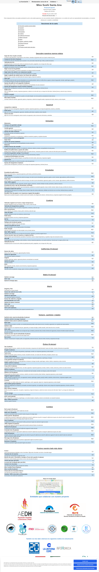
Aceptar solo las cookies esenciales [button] (85, 564)
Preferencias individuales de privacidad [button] (85, 568)
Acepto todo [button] (85, 561)
